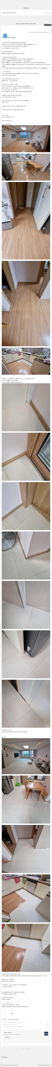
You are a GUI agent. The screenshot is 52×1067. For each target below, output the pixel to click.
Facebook (9, 1065)
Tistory (43, 1065)
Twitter (7, 1065)
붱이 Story (5, 1019)
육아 (9, 1019)
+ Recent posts (4, 1057)
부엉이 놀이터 (8, 1032)
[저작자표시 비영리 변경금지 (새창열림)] (17, 1013)
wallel (50, 1065)
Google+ (16, 1065)
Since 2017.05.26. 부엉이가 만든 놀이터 (12, 1034)
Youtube (13, 1065)
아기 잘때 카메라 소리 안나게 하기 (9, 1024)
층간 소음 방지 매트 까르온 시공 (9, 12)
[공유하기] (6, 1014)
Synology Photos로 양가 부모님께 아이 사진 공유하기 (13, 1026)
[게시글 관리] (7, 1014)
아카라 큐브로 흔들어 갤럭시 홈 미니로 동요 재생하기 (13, 1022)
